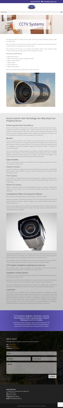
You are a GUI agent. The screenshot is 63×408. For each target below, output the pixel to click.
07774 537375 (12, 346)
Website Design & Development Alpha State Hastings (31, 406)
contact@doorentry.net (16, 398)
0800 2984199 (15, 348)
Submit (52, 376)
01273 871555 (36, 1)
